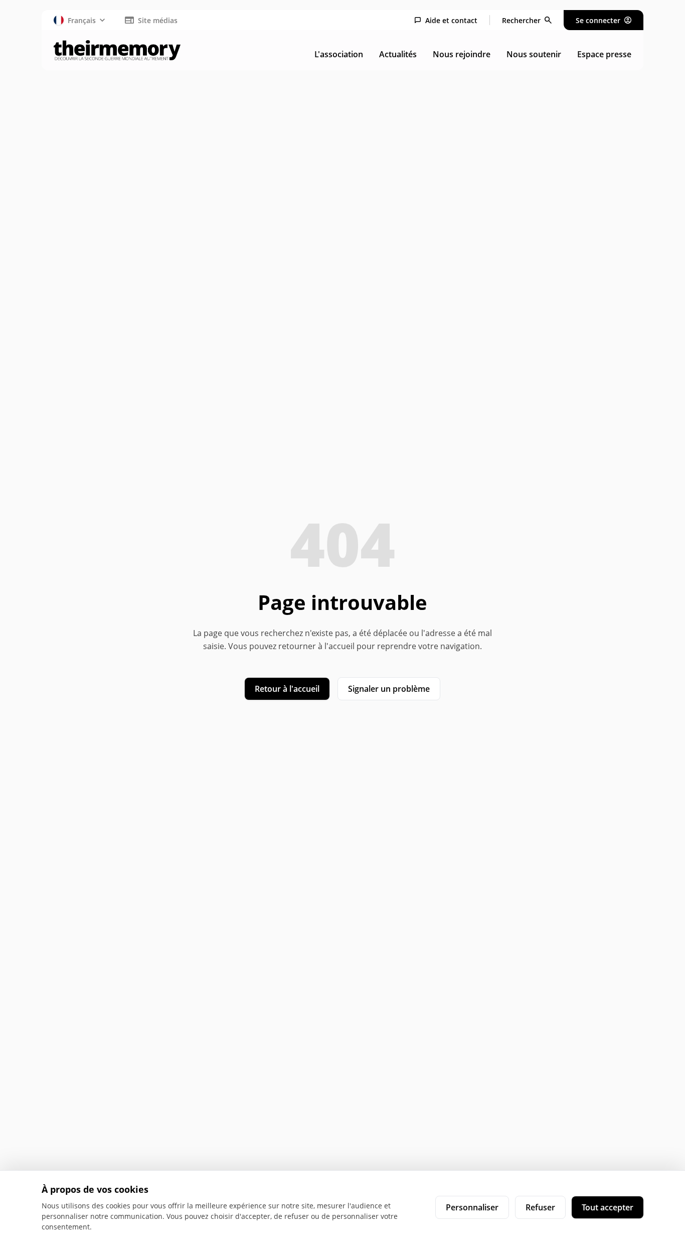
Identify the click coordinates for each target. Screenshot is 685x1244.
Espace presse (604, 54)
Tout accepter (607, 1207)
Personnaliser (472, 1207)
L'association (338, 54)
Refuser (540, 1207)
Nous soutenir (533, 54)
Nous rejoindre (461, 54)
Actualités (398, 54)
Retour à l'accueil (287, 688)
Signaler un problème (389, 688)
